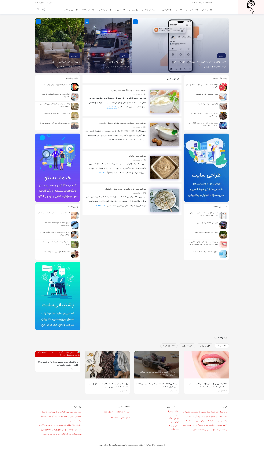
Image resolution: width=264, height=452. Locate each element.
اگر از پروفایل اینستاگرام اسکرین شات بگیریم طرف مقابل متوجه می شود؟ (197, 61)
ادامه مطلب (111, 106)
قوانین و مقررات (172, 411)
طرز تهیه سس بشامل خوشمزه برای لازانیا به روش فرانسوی (122, 123)
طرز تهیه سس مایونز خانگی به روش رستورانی (128, 90)
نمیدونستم (174, 414)
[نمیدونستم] (251, 7)
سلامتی (124, 55)
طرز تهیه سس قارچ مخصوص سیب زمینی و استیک (125, 189)
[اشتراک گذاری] (43, 9)
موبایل (221, 55)
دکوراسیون (74, 55)
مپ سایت (174, 429)
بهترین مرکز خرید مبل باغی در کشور (66, 61)
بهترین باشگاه (173, 418)
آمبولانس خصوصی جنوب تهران (116, 61)
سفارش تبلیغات (172, 425)
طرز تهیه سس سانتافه (137, 156)
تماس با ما (174, 422)
